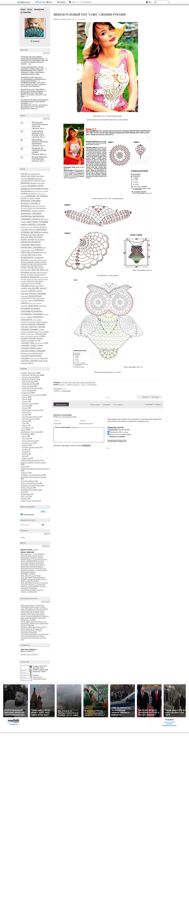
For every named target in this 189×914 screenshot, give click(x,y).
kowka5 (36, 612)
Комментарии (39, 9)
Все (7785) (45, 602)
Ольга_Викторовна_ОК (29, 630)
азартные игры (28, 176)
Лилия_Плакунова (27, 625)
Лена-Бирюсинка (39, 577)
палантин (24, 291)
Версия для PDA (169, 722)
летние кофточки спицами (37, 264)
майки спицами (39, 267)
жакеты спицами (37, 224)
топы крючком (39, 343)
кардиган (25, 242)
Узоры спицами (27, 386)
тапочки (39, 338)
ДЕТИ (23, 492)
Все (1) (46, 534)
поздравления (25, 298)
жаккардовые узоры (27, 227)
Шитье (24, 436)
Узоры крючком (27, 390)
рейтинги (23, 317)
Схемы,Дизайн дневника (30, 501)
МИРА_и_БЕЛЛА (27, 581)
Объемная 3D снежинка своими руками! (39, 150)
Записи (23, 9)
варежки (31, 178)
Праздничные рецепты (30, 417)
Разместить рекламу (169, 725)
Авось (74, 2)
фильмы (24, 353)
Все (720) (46, 546)
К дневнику (106, 404)
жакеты (24, 224)
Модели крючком (28, 382)
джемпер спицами (31, 213)
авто (29, 174)
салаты (32, 322)
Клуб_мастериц (26, 577)
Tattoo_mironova (26, 611)
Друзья (29, 9)
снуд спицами (43, 332)
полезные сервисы (27, 300)
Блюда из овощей (28, 404)
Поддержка (147, 2)
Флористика (26, 458)
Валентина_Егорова (28, 620)
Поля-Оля (24, 584)
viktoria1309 (25, 566)
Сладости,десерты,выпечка (32, 395)
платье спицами (37, 293)
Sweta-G (32, 565)
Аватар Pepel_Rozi (34, 27)
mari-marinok (40, 614)
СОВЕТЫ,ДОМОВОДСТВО (30, 460)
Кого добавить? (39, 554)
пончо (30, 303)
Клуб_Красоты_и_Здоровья (31, 575)
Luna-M (41, 561)
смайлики (74, 427)
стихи (23, 334)
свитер (24, 324)
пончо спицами (37, 303)
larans (40, 559)
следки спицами (27, 332)
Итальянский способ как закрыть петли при (40, 124)
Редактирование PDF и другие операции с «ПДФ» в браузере (32, 68)
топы (31, 343)
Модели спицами (28, 377)
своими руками (29, 329)
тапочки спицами (27, 340)
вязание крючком (30, 188)
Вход (50, 2)
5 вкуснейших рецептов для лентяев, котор (38, 133)
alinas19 (24, 556)
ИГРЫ (23, 467)
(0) (46, 58)
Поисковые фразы (39, 679)
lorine (23, 561)
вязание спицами (31, 200)
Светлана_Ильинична (29, 588)
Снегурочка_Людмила (29, 590)
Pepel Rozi (22, 12)
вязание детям (35, 185)
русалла (42, 586)
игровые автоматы (31, 232)
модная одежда (39, 275)
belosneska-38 (32, 556)
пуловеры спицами (32, 314)
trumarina (45, 616)
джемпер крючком (37, 211)
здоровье (41, 229)
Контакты (169, 723)
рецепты (38, 316)
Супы (24, 423)
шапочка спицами (29, 361)
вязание (25, 183)
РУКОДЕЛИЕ (25, 434)
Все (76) (46, 53)
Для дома (25, 439)
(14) (45, 154)
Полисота (36, 583)
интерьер (38, 237)
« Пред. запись (94, 404)
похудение (24, 306)
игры (31, 237)
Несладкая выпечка (29, 419)
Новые (158, 404)
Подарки (25, 449)
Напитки (25, 421)
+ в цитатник (81, 19)
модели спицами (27, 275)
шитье (30, 363)
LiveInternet (24, 2)
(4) (44, 128)
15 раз (64, 388)
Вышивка (25, 445)
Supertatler (24, 565)
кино (44, 247)
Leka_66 (24, 609)
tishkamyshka (37, 616)
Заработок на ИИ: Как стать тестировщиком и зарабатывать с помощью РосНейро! (33, 79)
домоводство (37, 219)
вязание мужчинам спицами (39, 191)
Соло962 (40, 634)
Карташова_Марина (28, 623)
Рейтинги (62, 2)
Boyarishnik (25, 557)
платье (32, 290)
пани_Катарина (26, 583)
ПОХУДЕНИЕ (25, 494)
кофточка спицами (30, 252)
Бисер (24, 456)
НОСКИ (24, 174)
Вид (150, 3)
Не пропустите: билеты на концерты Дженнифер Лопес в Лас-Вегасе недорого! (34, 101)
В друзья (36, 41)
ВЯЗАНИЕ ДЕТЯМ (28, 384)
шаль (35, 353)
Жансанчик (25, 572)
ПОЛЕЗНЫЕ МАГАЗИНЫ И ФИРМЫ (34, 477)
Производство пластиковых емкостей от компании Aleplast (32, 57)
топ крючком (91, 385)
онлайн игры (26, 288)
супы (22, 336)
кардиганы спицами (31, 247)
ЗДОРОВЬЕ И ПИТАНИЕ (30, 432)
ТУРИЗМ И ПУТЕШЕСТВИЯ (31, 485)
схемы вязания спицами (33, 337)
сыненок (40, 590)
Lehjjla (42, 607)
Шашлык (25, 425)
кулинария (27, 257)
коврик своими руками (27, 250)
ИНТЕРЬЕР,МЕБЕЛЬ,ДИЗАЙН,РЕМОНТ (35, 469)
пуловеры (36, 311)
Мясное (25, 408)
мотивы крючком (32, 279)
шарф (40, 361)
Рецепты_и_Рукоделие (36, 584)
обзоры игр (33, 286)
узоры (32, 348)
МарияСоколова (27, 629)
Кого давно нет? (27, 554)
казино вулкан (27, 239)
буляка (30, 568)
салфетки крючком (41, 322)
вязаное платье (35, 206)
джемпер (26, 210)
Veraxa (42, 611)
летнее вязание (27, 262)
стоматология (30, 334)
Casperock (33, 557)
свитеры (24, 327)
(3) (44, 146)
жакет (29, 222)
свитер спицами (36, 324)
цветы (30, 353)
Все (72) (46, 118)
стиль (23, 537)
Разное (24, 397)
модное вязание (30, 277)
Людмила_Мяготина (28, 579)
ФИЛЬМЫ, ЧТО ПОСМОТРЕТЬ (32, 475)
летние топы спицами (29, 266)
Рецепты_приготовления (30, 586)
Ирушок (32, 572)
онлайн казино (39, 288)
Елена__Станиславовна (38, 570)
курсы (45, 260)
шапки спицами (34, 358)
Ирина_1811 (42, 621)
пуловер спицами (30, 309)
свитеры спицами (37, 327)
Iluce (36, 559)
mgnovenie (25, 563)
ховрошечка (32, 592)
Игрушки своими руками (30, 447)
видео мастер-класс (36, 181)
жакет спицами (40, 221)
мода (45, 272)
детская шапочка (39, 208)
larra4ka (23, 614)
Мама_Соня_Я (41, 579)
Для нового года (28, 443)
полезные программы (37, 298)
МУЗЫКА (24, 499)
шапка (32, 355)
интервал (40, 636)
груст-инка (24, 636)
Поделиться (155, 397)
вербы (46, 634)
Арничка (33, 566)
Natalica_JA (33, 563)
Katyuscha (40, 605)
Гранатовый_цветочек (29, 621)
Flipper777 (30, 559)
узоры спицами (37, 350)
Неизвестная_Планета (29, 654)
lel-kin (45, 559)
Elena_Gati (25, 605)
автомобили (35, 174)
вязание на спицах (37, 195)
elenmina (30, 612)
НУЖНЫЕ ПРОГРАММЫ (30, 490)
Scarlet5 (35, 550)
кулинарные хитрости (36, 260)
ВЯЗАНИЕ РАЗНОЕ (29, 379)
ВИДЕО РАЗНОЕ (27, 488)
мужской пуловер (42, 279)
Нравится (145, 397)
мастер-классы (36, 272)
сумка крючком (41, 334)
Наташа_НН (37, 629)
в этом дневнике (28, 515)
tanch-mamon (40, 565)
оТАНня (36, 581)
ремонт (30, 317)
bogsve (40, 556)
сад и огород (37, 320)
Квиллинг (25, 454)
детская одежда (26, 208)
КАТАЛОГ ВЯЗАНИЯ (28, 373)
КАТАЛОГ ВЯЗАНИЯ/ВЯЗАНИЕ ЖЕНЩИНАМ (78, 382)
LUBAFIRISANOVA (31, 561)
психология (42, 306)
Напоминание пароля (86, 423)
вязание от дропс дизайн (30, 198)
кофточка (39, 250)
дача (43, 206)
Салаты (25, 401)
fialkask (23, 559)
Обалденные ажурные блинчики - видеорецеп (40, 141)
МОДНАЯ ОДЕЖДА (28, 481)
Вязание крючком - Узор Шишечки (40, 158)
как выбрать (40, 239)
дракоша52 (25, 570)
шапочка (43, 358)
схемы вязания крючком (31, 336)
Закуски (24, 399)
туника (33, 345)
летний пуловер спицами (31, 266)
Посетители (37, 677)
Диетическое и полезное (31, 410)
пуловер (25, 308)
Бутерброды (26, 428)
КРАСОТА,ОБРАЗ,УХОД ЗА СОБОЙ (33, 463)
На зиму (25, 414)
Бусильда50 (37, 568)
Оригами (25, 452)
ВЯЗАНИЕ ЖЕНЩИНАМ (30, 375)
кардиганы (35, 244)
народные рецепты (28, 283)
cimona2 (40, 557)
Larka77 (37, 607)
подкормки (24, 296)
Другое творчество (28, 441)
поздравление (35, 296)
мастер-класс (26, 270)
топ (35, 340)
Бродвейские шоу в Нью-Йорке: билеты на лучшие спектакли (33, 90)
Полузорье (44, 583)
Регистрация (42, 2)
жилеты (36, 227)
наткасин (24, 638)
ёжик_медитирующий (28, 618)
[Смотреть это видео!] (26, 125)
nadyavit (29, 616)
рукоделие (26, 319)
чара (22, 639)
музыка (23, 281)
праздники (33, 305)
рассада (45, 314)
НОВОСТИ (24, 473)
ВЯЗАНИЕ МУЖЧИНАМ (30, 388)
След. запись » (118, 404)
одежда (41, 286)
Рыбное (25, 412)
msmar (23, 616)
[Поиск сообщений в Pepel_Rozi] (43, 511)
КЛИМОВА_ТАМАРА (28, 574)
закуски (32, 229)
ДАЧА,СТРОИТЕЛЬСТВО (30, 483)
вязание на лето (28, 193)
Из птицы (25, 406)
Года (44, 568)
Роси (39, 630)
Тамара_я (24, 592)
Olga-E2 (40, 563)
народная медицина (34, 281)
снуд (36, 332)
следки (41, 329)
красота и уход (34, 255)
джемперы (26, 216)
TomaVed (36, 611)
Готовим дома (26, 393)
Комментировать (61, 404)
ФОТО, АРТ (25, 496)
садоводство (25, 322)
